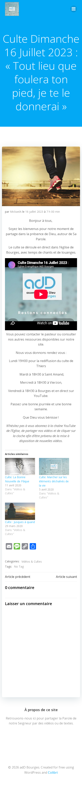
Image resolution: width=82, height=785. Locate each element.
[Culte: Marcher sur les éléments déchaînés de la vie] (54, 466)
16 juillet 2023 (34, 211)
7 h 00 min (53, 211)
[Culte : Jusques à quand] (20, 511)
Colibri (53, 772)
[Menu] (73, 9)
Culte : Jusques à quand (20, 522)
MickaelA (15, 211)
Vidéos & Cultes (31, 561)
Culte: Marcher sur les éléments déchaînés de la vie (54, 481)
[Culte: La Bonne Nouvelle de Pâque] (20, 466)
